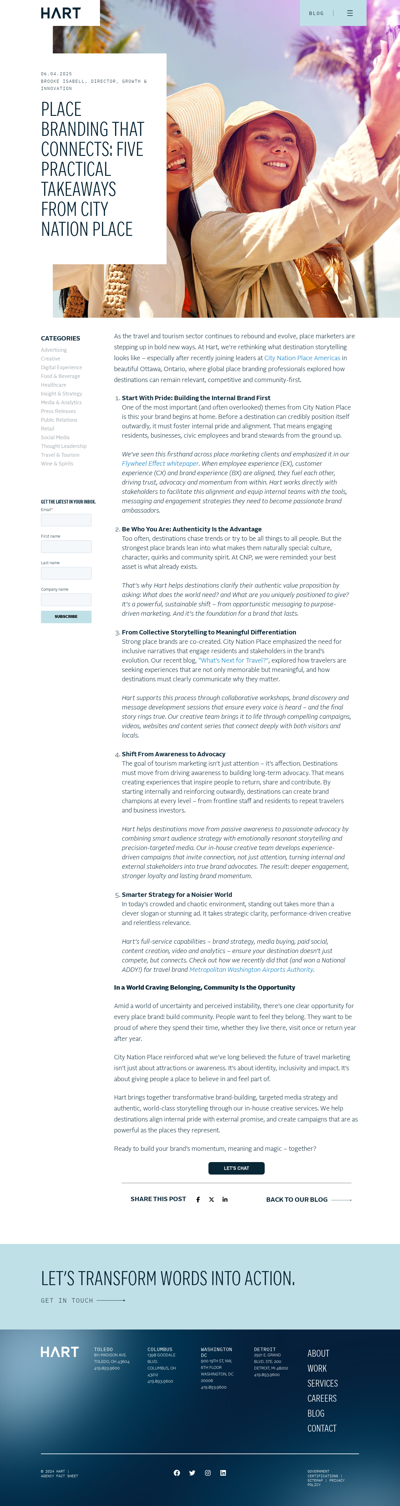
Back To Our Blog (298, 1200)
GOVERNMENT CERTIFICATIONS (323, 1473)
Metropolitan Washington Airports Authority (251, 970)
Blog (316, 1414)
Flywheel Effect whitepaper (160, 464)
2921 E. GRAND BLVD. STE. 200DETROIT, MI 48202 (271, 1362)
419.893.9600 (107, 1368)
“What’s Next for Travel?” (233, 661)
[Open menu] (350, 13)
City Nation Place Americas (302, 358)
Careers (322, 1399)
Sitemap (315, 1480)
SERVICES (323, 1384)
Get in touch (67, 1300)
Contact (322, 1429)
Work (317, 1369)
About (318, 1354)
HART (60, 1471)
